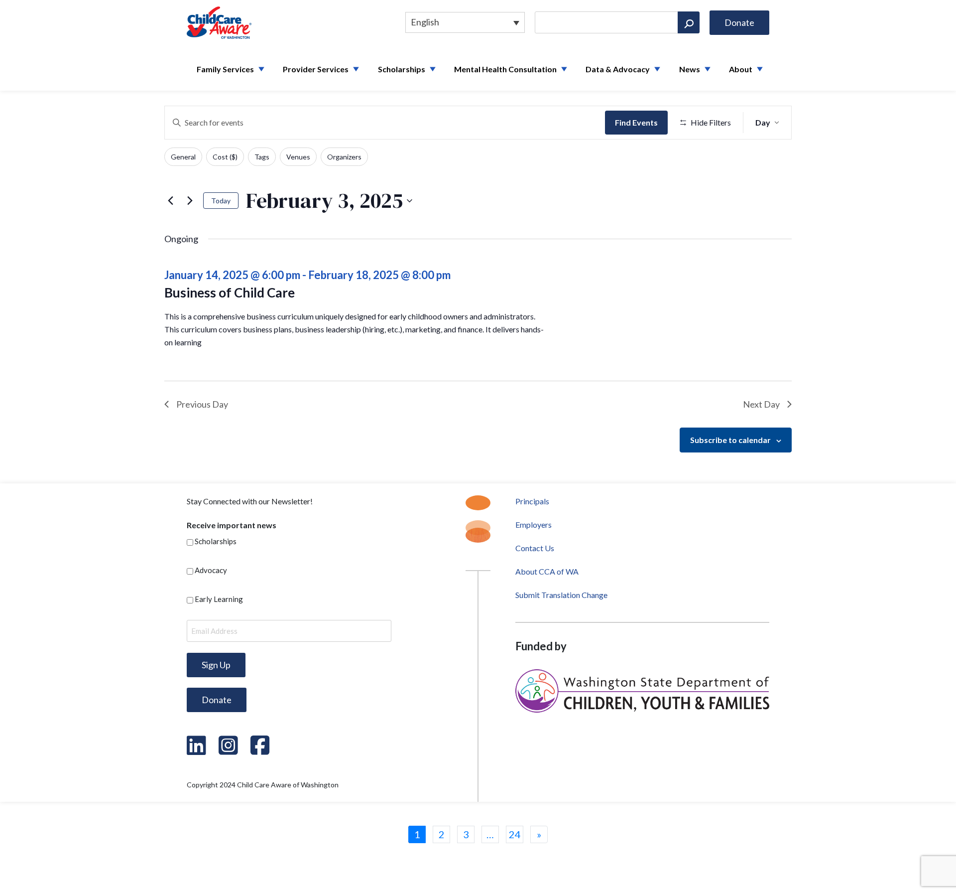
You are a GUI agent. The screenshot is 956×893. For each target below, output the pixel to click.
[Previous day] (170, 201)
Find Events (636, 122)
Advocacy (211, 570)
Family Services (225, 69)
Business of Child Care (229, 292)
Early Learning (219, 599)
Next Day (761, 404)
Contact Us (534, 548)
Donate (739, 22)
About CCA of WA (547, 571)
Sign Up (216, 664)
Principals (532, 501)
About (740, 69)
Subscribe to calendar (730, 440)
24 (515, 834)
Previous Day (202, 404)
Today (221, 200)
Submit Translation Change (561, 594)
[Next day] (190, 201)
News (689, 69)
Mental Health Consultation (505, 69)
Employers (533, 524)
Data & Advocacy (618, 69)
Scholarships (401, 69)
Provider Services (316, 69)
